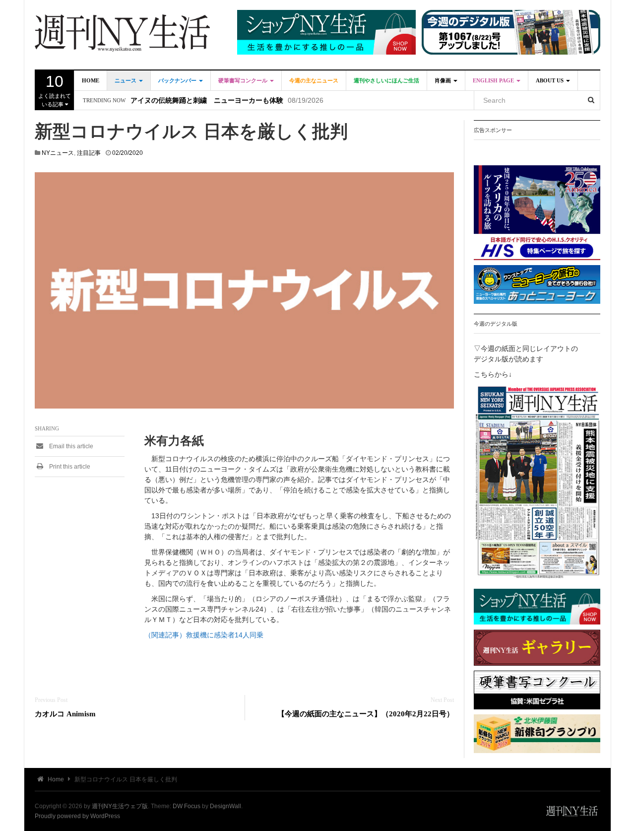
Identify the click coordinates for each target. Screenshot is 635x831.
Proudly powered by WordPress (77, 816)
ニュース (126, 80)
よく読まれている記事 (54, 89)
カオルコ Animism (65, 713)
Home (90, 80)
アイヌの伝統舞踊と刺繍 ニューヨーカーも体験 (206, 100)
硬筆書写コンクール (243, 80)
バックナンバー (178, 80)
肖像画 (443, 80)
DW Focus (186, 806)
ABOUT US (550, 80)
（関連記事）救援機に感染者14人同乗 (203, 635)
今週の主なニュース (313, 80)
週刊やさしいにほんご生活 (386, 80)
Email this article (70, 446)
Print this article (69, 466)
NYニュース (58, 152)
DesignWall (225, 806)
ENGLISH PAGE (494, 80)
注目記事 (89, 152)
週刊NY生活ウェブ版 (120, 806)
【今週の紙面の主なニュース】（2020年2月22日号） (365, 713)
